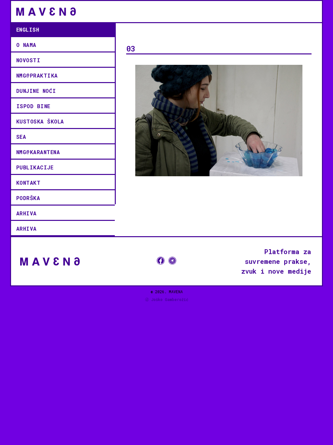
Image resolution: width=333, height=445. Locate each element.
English (27, 29)
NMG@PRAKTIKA (37, 75)
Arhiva (26, 213)
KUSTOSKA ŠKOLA (40, 121)
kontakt (28, 182)
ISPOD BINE (33, 106)
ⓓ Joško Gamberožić (166, 299)
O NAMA (26, 44)
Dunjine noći (36, 90)
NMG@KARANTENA (38, 152)
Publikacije (35, 167)
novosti (28, 60)
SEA (21, 136)
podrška (28, 197)
